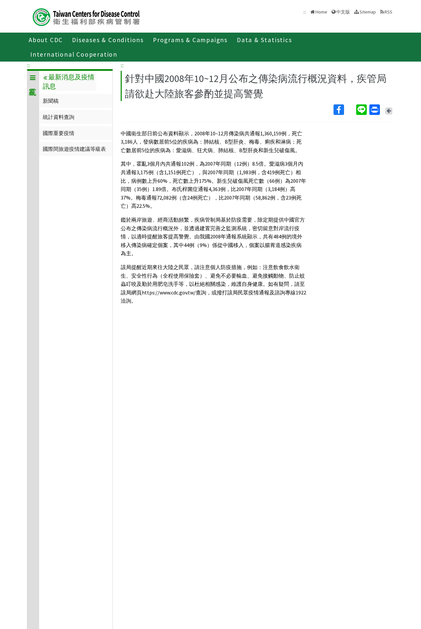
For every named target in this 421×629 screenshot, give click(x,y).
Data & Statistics (264, 40)
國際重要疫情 (58, 133)
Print (375, 109)
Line (362, 109)
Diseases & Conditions (108, 40)
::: (28, 65)
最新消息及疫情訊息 (68, 82)
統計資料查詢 (58, 117)
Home (321, 12)
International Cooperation (73, 54)
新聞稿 (51, 100)
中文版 (343, 11)
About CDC (46, 40)
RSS (388, 12)
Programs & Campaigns (190, 40)
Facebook (344, 109)
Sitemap (367, 12)
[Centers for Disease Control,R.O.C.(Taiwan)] (86, 16)
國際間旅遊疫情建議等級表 (74, 149)
